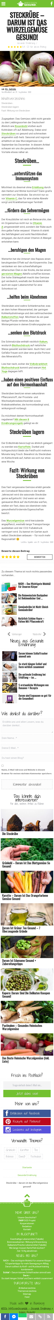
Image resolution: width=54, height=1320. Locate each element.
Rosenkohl (21, 126)
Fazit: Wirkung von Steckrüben (16, 110)
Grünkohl (10, 1150)
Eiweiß (22, 1156)
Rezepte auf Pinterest (26, 1121)
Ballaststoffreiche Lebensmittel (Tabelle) (27, 1245)
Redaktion (27, 1226)
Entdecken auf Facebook (25, 1113)
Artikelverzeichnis (27, 1288)
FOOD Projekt (27, 1220)
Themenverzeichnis (27, 1291)
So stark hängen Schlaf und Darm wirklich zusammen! (27, 1278)
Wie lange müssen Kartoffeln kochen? (27, 1248)
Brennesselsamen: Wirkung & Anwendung (27, 1242)
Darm (26, 1275)
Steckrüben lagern (10, 107)
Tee (36, 1150)
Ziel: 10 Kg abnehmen (27, 1251)
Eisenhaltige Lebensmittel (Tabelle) (27, 1239)
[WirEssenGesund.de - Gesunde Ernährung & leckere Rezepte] (27, 3)
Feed (27, 1297)
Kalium (43, 341)
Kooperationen (27, 1223)
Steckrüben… (8, 103)
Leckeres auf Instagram (27, 1130)
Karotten (24, 1150)
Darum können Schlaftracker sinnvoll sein (31, 1272)
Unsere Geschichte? (27, 1217)
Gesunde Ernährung (26, 43)
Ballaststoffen (10, 316)
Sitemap (27, 1294)
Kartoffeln (24, 446)
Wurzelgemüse (15, 520)
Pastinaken (35, 1156)
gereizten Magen (12, 273)
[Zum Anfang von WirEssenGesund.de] (27, 1196)
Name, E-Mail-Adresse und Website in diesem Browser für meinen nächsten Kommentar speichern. (27, 772)
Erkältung (38, 187)
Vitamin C (11, 198)
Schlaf (6, 1272)
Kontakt (27, 1229)
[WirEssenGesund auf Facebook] (52, 3)
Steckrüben (9, 133)
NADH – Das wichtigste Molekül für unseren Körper (27, 1260)
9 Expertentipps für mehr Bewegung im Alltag (27, 1263)
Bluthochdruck (21, 345)
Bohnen (10, 1156)
